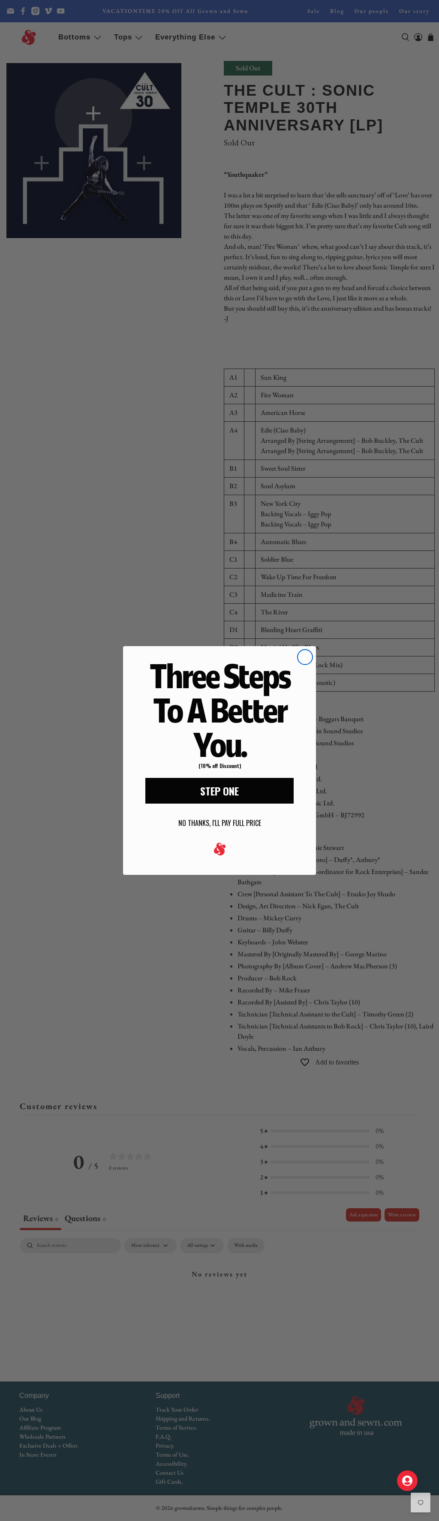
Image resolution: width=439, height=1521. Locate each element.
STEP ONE (219, 790)
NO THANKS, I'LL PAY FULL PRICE (219, 823)
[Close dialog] (305, 657)
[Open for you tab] (407, 1480)
